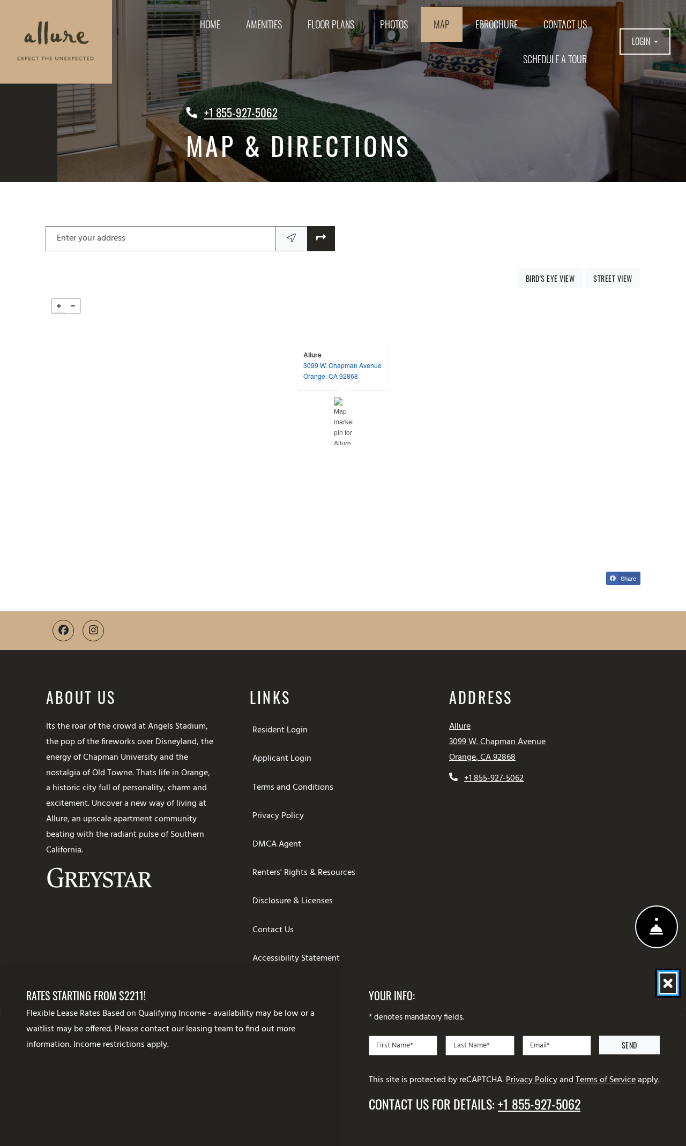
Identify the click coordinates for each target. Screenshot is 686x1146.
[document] (343, 421)
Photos (394, 24)
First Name (394, 1045)
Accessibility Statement (298, 958)
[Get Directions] (321, 238)
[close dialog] (668, 983)
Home (210, 24)
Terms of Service (606, 1079)
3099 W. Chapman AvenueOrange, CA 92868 (342, 370)
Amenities (264, 24)
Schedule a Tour (555, 59)
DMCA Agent (278, 844)
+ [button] (59, 306)
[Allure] (343, 421)
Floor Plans (331, 24)
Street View (616, 278)
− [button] (73, 306)
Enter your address (91, 238)
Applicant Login (284, 758)
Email (540, 1045)
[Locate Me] (291, 238)
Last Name (471, 1045)
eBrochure (496, 24)
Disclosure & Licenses (294, 901)
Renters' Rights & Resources (306, 872)
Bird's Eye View (554, 278)
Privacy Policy (280, 815)
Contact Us (565, 24)
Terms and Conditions (295, 787)
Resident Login (282, 730)
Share (629, 579)
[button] (645, 41)
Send (629, 1045)
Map (442, 24)
